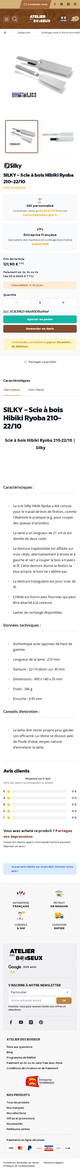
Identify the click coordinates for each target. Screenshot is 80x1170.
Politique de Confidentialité (19, 1166)
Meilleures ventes (18, 1129)
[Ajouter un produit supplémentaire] (63, 302)
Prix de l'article (13, 259)
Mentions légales (53, 1162)
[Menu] (6, 19)
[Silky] (40, 166)
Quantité (9, 295)
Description (12, 390)
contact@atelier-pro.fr (40, 215)
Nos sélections (16, 1113)
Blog (10, 1052)
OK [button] (64, 1000)
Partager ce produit (42, 362)
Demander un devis (40, 329)
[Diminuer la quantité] (16, 302)
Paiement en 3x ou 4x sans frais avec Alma (34, 1063)
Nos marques (15, 1108)
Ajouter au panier (40, 319)
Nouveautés (15, 1124)
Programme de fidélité (21, 1057)
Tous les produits (18, 1102)
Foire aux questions (19, 1047)
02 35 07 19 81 (48, 211)
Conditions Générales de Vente (21, 1162)
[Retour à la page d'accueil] (26, 955)
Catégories (24, 32)
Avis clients (36, 390)
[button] (3, 76)
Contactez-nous (37, 4)
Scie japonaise (14, 188)
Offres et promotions (21, 1118)
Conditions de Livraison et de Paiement (32, 1068)
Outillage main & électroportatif (60, 32)
